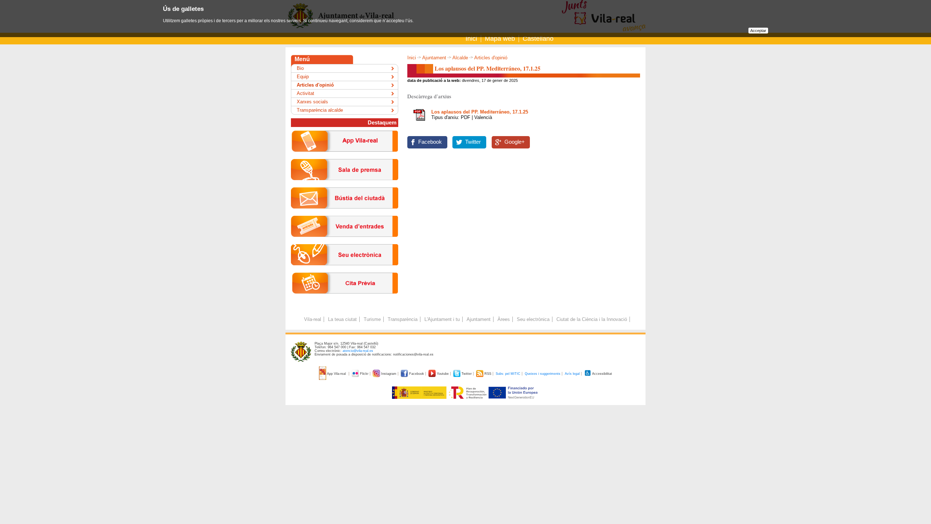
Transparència (402, 319)
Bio (300, 68)
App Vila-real (336, 374)
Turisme (372, 319)
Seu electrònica (533, 319)
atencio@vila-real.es (358, 351)
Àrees (504, 319)
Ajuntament (434, 57)
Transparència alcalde (320, 110)
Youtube (443, 374)
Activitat (305, 93)
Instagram (388, 374)
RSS (487, 374)
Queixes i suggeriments (542, 374)
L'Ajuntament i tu (442, 319)
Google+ (514, 142)
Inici (471, 38)
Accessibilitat (601, 374)
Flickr (364, 374)
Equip (303, 76)
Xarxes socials (312, 101)
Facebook (430, 142)
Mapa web (500, 38)
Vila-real (312, 319)
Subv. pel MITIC (508, 374)
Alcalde (460, 57)
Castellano (538, 38)
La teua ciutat (342, 319)
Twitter (473, 142)
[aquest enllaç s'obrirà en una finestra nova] (344, 271)
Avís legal (572, 374)
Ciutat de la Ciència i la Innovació (591, 319)
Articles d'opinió (490, 57)
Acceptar (758, 30)
